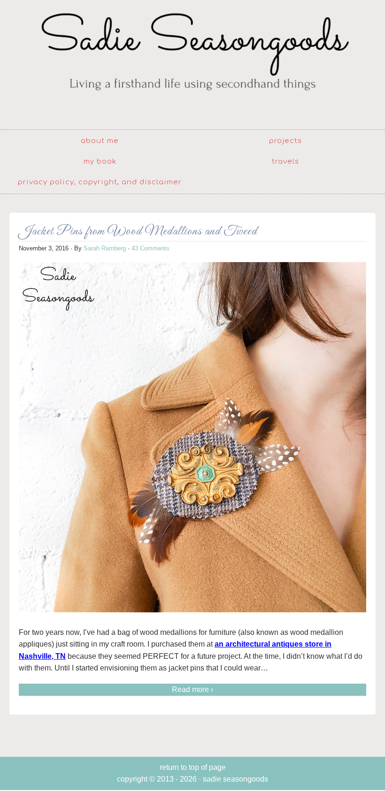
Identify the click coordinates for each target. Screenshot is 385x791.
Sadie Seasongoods (192, 63)
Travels (285, 162)
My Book (100, 162)
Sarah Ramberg (105, 248)
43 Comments (150, 248)
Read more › (192, 689)
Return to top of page (193, 767)
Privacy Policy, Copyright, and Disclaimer (100, 182)
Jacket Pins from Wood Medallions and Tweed (138, 231)
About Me (100, 141)
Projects (285, 141)
